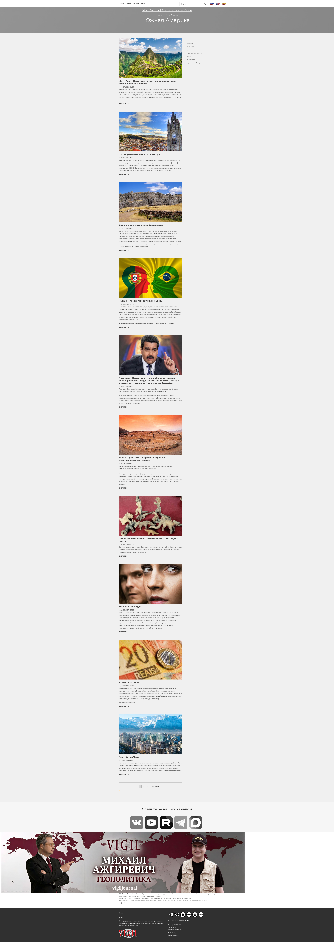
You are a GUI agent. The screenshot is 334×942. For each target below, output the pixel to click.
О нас (143, 3)
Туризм (189, 56)
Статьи (129, 3)
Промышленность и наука (195, 50)
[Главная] (128, 933)
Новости (136, 3)
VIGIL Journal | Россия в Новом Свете (167, 10)
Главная (122, 3)
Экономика (190, 46)
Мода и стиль (191, 59)
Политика (190, 43)
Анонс (188, 40)
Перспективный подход (194, 63)
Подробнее (124, 104)
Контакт (121, 913)
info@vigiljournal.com (125, 903)
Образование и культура (194, 53)
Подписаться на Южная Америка (119, 790)
